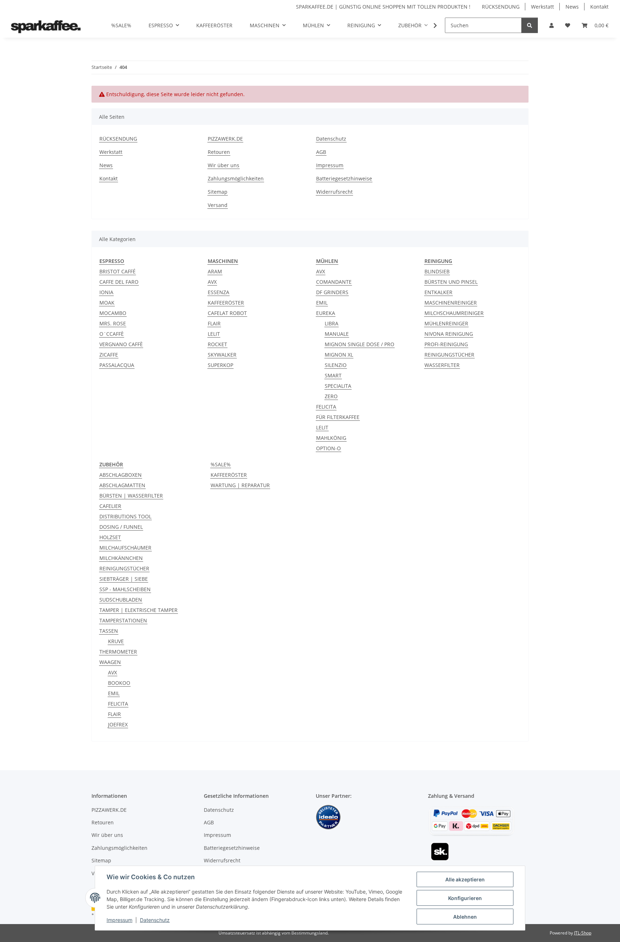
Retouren (219, 152)
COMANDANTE (334, 281)
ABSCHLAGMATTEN (122, 485)
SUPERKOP (220, 365)
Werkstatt (542, 6)
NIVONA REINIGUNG (448, 333)
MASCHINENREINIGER (450, 302)
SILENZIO (336, 365)
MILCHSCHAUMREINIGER (454, 313)
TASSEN (108, 630)
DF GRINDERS (332, 292)
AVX (212, 281)
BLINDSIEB (437, 271)
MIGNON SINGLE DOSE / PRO (359, 344)
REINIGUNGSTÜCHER (449, 354)
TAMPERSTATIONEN (123, 620)
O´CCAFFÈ (111, 333)
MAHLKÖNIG (331, 437)
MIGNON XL (339, 354)
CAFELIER (110, 506)
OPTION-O (328, 448)
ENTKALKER (438, 292)
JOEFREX (118, 724)
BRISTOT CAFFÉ (117, 271)
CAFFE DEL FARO (118, 281)
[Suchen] (529, 25)
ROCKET (217, 344)
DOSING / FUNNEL (121, 526)
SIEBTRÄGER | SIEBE (123, 578)
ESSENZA (218, 292)
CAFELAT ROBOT (227, 313)
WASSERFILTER (442, 365)
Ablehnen (465, 917)
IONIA (106, 292)
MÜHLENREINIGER (446, 323)
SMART (333, 375)
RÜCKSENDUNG (501, 6)
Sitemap (217, 191)
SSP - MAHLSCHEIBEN (125, 589)
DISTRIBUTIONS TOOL (125, 516)
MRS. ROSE (112, 323)
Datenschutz (155, 920)
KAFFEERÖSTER (226, 302)
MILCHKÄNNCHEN (121, 558)
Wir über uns (223, 165)
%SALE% (221, 464)
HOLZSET (110, 537)
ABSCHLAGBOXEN (120, 474)
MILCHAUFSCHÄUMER (125, 547)
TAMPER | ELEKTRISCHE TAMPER (138, 610)
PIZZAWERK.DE (225, 138)
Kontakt (599, 6)
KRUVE (116, 641)
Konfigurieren (465, 898)
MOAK (106, 302)
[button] (551, 25)
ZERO (331, 396)
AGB (321, 152)
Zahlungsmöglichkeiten (236, 178)
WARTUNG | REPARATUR (240, 485)
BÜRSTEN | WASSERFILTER (131, 495)
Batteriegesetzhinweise (344, 178)
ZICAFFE (108, 354)
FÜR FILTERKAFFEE (338, 417)
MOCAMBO (112, 313)
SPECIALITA (338, 385)
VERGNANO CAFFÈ (121, 344)
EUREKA (325, 313)
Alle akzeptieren (465, 879)
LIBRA (331, 323)
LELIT (214, 333)
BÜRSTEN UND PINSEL (451, 281)
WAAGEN (110, 662)
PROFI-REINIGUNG (446, 344)
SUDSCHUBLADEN (120, 599)
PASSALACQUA (116, 365)
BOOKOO (119, 682)
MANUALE (337, 333)
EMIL (322, 302)
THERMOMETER (118, 651)
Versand (217, 205)
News (572, 6)
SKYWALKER (222, 354)
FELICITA (326, 406)
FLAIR (214, 323)
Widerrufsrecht (334, 191)
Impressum (119, 920)
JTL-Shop (582, 933)
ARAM (215, 271)
